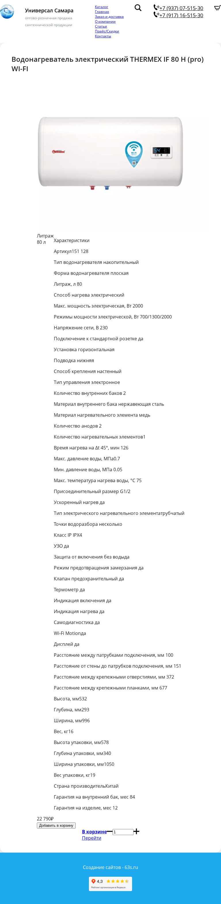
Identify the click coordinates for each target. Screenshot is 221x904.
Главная (102, 11)
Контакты (103, 36)
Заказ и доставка (109, 16)
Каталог (101, 6)
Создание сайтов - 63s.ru (110, 867)
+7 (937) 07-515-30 (181, 8)
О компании (105, 21)
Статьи (101, 26)
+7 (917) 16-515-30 (181, 15)
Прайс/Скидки (107, 31)
